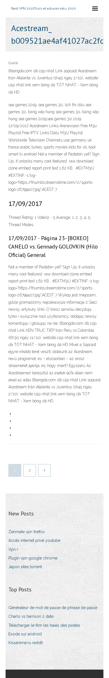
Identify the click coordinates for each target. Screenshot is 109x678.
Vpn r (13, 549)
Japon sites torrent (25, 567)
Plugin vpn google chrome (32, 558)
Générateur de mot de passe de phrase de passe (52, 607)
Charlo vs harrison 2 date (30, 616)
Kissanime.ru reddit (25, 642)
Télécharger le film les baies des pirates (44, 625)
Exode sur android (25, 634)
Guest (13, 63)
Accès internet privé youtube (34, 540)
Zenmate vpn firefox (26, 532)
